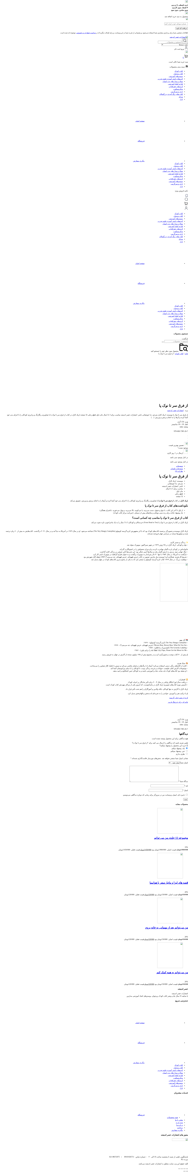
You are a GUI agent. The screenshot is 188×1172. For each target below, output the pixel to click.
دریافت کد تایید (181, 28)
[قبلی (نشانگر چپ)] (187, 1171)
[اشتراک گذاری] (182, 1168)
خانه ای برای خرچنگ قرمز (178, 702)
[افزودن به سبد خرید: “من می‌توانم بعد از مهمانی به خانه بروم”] (186, 934)
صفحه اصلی (140, 121)
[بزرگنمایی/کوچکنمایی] (187, 1168)
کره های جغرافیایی (176, 87)
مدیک (181, 97)
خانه (186, 354)
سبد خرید (179, 1123)
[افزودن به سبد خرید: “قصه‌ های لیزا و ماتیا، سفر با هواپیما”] (186, 889)
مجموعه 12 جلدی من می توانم (171, 837)
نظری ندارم (180, 754)
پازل (181, 99)
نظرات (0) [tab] (179, 471)
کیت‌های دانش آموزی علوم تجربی (170, 79)
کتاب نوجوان (178, 74)
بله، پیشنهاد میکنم (178, 748)
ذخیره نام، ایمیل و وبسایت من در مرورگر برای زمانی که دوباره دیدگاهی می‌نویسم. (154, 795)
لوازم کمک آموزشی (175, 84)
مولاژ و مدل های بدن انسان (173, 81)
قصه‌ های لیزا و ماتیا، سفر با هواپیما (169, 882)
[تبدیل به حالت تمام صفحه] (184, 1168)
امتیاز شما (184, 763)
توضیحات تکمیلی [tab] (176, 469)
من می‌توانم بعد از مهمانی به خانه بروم (166, 927)
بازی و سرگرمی (177, 92)
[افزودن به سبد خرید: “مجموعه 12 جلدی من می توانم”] (186, 845)
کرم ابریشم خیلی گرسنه (178, 698)
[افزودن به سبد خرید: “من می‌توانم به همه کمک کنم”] (186, 979)
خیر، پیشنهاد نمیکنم (178, 751)
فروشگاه (141, 141)
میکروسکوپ (178, 89)
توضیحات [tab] (179, 466)
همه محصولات (172, 1117)
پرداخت (180, 1128)
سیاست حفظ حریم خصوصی (86, 33)
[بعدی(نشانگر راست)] (184, 1171)
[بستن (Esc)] (179, 1168)
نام (186, 786)
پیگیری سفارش (139, 161)
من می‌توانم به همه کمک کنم (172, 972)
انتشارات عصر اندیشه (175, 410)
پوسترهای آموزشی (176, 76)
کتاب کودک (179, 71)
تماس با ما (179, 1120)
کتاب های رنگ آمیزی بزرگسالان (171, 94)
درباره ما (179, 1125)
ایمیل (185, 790)
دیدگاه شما (183, 781)
